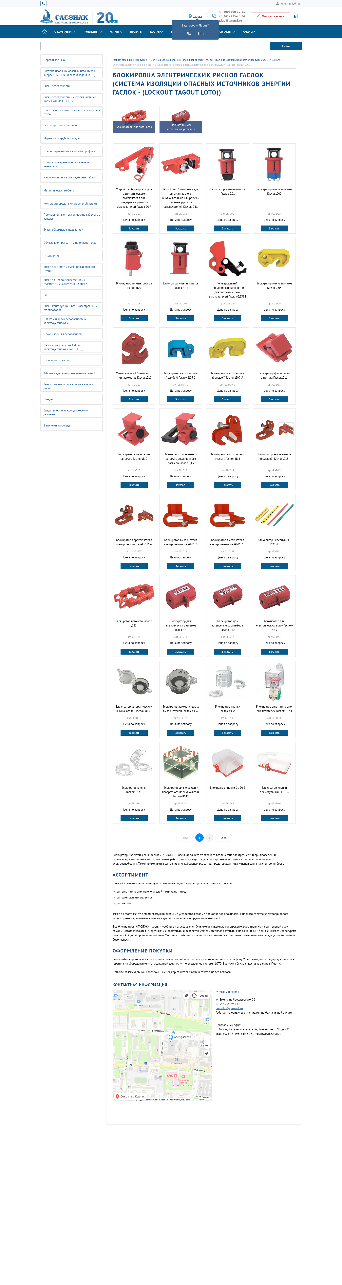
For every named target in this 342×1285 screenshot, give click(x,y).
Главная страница (122, 60)
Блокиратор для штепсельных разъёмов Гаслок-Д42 (227, 625)
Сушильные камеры (56, 360)
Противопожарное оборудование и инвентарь (66, 164)
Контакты (224, 31)
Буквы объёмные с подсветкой (63, 229)
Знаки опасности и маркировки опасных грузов (70, 269)
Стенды (48, 399)
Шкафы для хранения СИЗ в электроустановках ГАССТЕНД (63, 347)
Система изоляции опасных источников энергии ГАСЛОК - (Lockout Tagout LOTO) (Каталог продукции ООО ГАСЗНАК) (215, 60)
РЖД (46, 295)
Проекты (136, 31)
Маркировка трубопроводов (62, 138)
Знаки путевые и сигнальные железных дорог (69, 386)
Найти (286, 46)
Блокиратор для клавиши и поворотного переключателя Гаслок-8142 (180, 792)
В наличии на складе (57, 425)
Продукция (90, 31)
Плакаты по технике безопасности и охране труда (72, 112)
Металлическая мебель (59, 190)
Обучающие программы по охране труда (70, 242)
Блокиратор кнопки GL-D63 (227, 787)
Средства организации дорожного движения (66, 412)
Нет (201, 33)
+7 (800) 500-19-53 (231, 12)
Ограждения (51, 256)
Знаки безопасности (57, 86)
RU (43, 3)
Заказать (134, 228)
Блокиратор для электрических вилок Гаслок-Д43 (274, 625)
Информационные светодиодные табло (69, 177)
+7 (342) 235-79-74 (231, 16)
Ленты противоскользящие (61, 125)
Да (189, 33)
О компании (62, 31)
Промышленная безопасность (63, 334)
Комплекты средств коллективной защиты (71, 203)
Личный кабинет (291, 3)
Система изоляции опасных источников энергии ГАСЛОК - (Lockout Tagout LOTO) (69, 73)
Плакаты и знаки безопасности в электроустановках (65, 321)
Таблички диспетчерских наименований (69, 373)
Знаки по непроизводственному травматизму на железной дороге (65, 282)
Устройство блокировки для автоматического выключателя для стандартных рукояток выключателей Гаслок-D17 (134, 197)
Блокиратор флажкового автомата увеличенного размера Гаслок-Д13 (181, 458)
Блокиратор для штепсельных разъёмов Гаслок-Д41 (180, 625)
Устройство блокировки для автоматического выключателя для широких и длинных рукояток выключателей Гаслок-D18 (180, 197)
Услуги (114, 31)
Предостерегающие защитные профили (69, 151)
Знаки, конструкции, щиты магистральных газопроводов (70, 308)
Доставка (156, 31)
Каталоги (249, 31)
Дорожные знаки (55, 60)
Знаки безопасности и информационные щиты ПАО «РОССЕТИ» (70, 99)
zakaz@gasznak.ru (230, 20)
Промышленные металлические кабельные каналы (72, 216)
